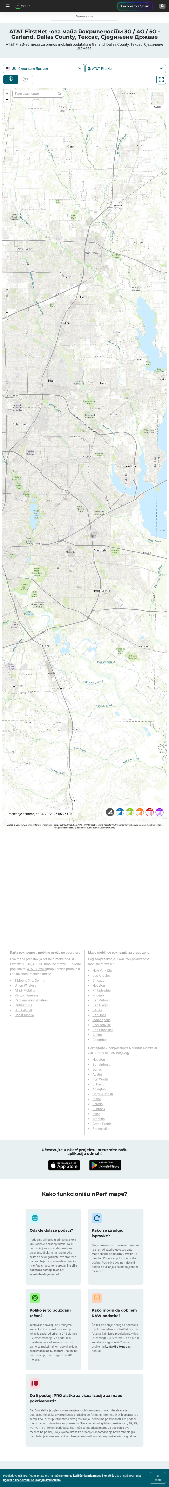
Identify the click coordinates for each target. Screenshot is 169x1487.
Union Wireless (25, 985)
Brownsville (101, 1129)
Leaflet (10, 825)
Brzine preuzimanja (24, 79)
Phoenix (98, 995)
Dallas (97, 1010)
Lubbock (99, 1109)
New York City (103, 971)
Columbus (100, 1040)
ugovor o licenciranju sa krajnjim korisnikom (32, 1480)
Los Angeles (101, 976)
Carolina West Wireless (31, 1000)
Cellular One (23, 1005)
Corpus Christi (103, 1094)
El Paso (98, 1084)
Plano (97, 1099)
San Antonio (101, 1000)
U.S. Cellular (23, 1010)
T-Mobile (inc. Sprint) (30, 980)
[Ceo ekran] (161, 79)
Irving (97, 1114)
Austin (97, 1035)
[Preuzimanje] (63, 1165)
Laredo (98, 1104)
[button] (7, 93)
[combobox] (43, 68)
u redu (158, 1478)
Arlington (99, 1089)
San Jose (99, 1015)
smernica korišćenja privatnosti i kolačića (87, 1475)
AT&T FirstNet (37, 969)
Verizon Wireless (27, 995)
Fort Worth (100, 1079)
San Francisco (103, 1030)
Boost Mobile (24, 1015)
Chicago (98, 980)
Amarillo (99, 1119)
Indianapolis (101, 1020)
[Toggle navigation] (7, 6)
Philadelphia (102, 990)
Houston (99, 985)
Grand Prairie (102, 1124)
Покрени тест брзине (135, 6)
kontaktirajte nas (116, 1346)
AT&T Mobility (25, 990)
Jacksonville (102, 1025)
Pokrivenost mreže (10, 79)
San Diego (100, 1005)
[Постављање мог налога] (162, 6)
